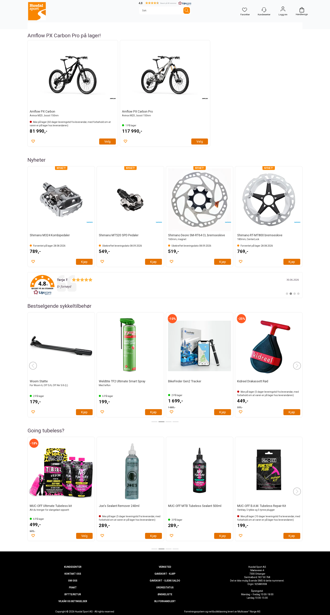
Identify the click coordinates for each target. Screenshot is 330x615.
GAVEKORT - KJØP (165, 573)
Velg (107, 141)
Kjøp (84, 262)
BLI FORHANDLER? (164, 601)
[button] (165, 3)
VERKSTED (165, 567)
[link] (165, 285)
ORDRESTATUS (165, 587)
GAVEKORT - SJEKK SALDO (165, 580)
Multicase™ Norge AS (249, 611)
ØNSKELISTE (165, 594)
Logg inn (283, 10)
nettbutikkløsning (217, 611)
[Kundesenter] (264, 10)
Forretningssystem (194, 611)
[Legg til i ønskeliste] (33, 141)
